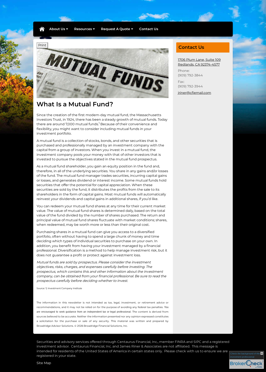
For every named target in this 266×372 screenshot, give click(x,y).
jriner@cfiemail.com (194, 93)
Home (41, 29)
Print (42, 45)
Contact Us (148, 29)
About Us (57, 29)
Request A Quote (115, 29)
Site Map (44, 363)
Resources (83, 29)
